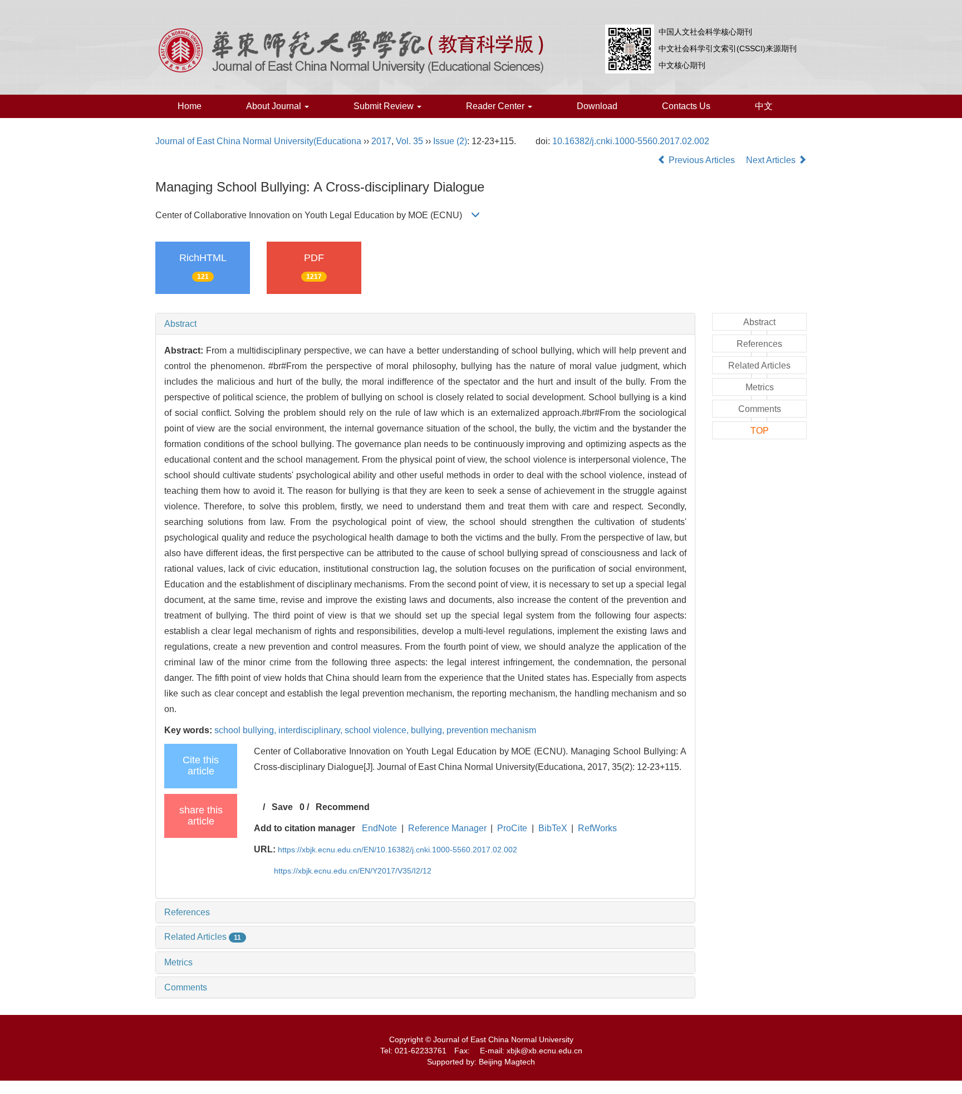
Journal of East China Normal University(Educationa (258, 141)
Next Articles (772, 160)
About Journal (274, 106)
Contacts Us (686, 106)
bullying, (428, 730)
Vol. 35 (409, 141)
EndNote (379, 828)
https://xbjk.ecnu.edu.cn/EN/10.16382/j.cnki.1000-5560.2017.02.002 (397, 849)
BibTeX (552, 828)
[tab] (425, 324)
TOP (759, 430)
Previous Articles (701, 160)
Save (282, 807)
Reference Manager (447, 828)
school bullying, (246, 730)
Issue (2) (450, 141)
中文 (764, 106)
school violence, (378, 730)
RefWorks (597, 828)
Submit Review (385, 106)
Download (597, 106)
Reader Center (496, 106)
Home (190, 106)
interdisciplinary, (311, 730)
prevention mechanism (491, 730)
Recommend (343, 807)
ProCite (512, 828)
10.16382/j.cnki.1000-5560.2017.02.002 (630, 141)
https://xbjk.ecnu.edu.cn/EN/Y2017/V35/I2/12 (352, 870)
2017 (381, 141)
